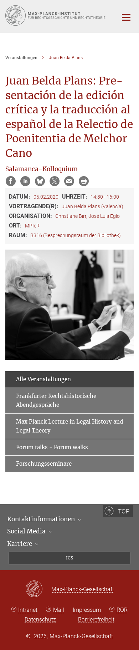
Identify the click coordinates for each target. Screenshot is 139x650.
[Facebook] (10, 181)
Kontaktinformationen (41, 519)
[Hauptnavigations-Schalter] (126, 17)
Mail (58, 610)
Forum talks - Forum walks (52, 447)
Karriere (20, 543)
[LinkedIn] (25, 181)
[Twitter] (54, 181)
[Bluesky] (40, 181)
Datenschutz (40, 619)
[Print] (83, 181)
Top (123, 511)
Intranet (27, 610)
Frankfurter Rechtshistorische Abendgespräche (56, 401)
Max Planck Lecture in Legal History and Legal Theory (69, 426)
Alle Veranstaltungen (43, 379)
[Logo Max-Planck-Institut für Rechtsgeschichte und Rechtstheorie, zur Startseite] (56, 15)
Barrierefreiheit (96, 619)
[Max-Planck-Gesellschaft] (38, 589)
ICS (69, 558)
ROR (122, 610)
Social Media (27, 531)
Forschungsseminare (44, 463)
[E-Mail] (69, 181)
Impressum (87, 610)
